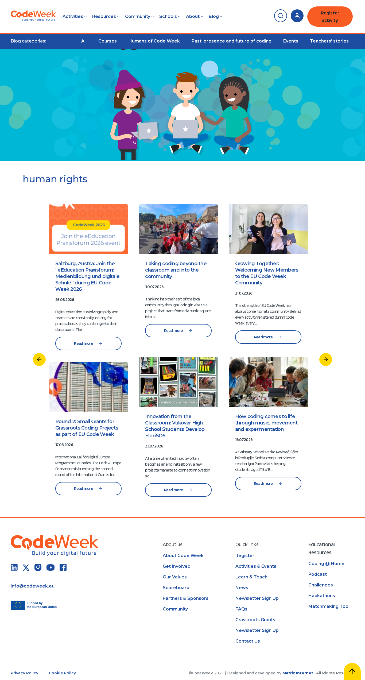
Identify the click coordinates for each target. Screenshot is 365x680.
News (241, 587)
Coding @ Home (326, 563)
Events (290, 41)
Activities (73, 16)
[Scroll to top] (352, 671)
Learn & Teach (251, 576)
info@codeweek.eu (33, 586)
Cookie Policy (62, 673)
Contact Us (247, 641)
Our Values (175, 576)
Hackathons (321, 595)
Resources (104, 16)
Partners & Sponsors (185, 598)
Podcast (317, 574)
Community (137, 16)
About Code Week (183, 555)
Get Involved (177, 566)
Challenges (320, 585)
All (84, 41)
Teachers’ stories (329, 41)
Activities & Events (255, 566)
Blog (214, 16)
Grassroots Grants (255, 619)
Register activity (330, 16)
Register (244, 555)
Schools (168, 16)
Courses (107, 41)
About (193, 16)
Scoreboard (176, 587)
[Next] (325, 359)
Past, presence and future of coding (231, 41)
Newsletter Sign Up (257, 598)
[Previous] (39, 359)
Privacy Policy (24, 673)
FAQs (241, 609)
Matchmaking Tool (329, 606)
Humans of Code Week (154, 41)
